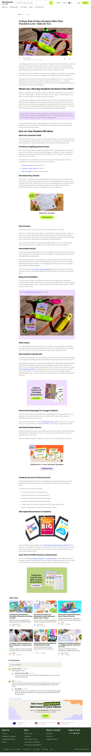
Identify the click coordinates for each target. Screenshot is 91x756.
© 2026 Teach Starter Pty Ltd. (81, 749)
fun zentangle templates (36, 558)
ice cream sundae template (41, 269)
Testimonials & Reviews (8, 739)
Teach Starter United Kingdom (32, 745)
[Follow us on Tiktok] (70, 733)
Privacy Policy (36, 749)
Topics (31, 7)
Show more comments (16, 698)
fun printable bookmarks (27, 369)
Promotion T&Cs (27, 749)
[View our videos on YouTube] (76, 733)
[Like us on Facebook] (74, 733)
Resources (5, 7)
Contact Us (49, 736)
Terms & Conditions (15, 749)
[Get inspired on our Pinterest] (78, 733)
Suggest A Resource (51, 739)
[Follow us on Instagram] (72, 733)
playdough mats (48, 422)
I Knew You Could (26, 165)
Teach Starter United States (32, 742)
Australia (6, 749)
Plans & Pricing (28, 733)
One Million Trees (9, 736)
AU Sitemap (45, 749)
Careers (4, 742)
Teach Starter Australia (30, 739)
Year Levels (23, 7)
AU (71, 3)
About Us (4, 733)
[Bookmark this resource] (65, 58)
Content (58, 3)
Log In (51, 749)
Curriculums (27, 736)
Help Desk (49, 733)
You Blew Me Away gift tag (33, 292)
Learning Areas (14, 7)
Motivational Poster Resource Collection (57, 545)
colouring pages (51, 558)
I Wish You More (26, 171)
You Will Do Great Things (29, 168)
